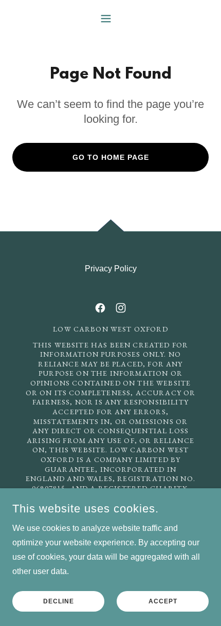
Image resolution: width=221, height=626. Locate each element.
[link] (100, 308)
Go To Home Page (110, 157)
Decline (58, 601)
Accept (163, 601)
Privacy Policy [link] (111, 268)
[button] (110, 18)
